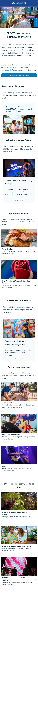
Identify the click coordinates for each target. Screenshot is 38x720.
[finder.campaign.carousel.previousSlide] (5, 181)
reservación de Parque (9, 70)
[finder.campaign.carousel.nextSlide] (32, 181)
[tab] (19, 181)
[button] (36, 22)
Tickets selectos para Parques (19, 75)
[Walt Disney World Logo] (19, 3)
